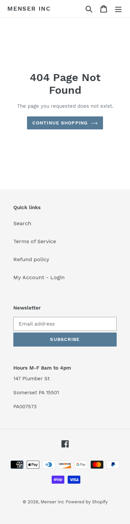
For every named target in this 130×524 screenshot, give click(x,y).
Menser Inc (29, 8)
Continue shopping (60, 122)
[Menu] (118, 8)
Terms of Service (34, 241)
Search (22, 223)
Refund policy (31, 259)
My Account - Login (39, 277)
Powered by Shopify (87, 501)
